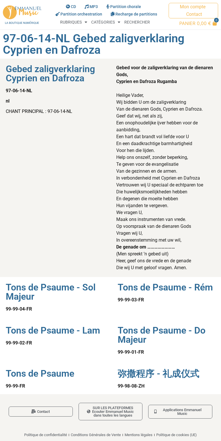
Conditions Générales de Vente (96, 435)
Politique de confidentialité (45, 435)
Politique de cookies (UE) (176, 435)
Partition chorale (125, 6)
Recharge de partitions (136, 14)
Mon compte (192, 6)
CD (73, 6)
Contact (194, 14)
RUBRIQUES (71, 22)
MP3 (93, 6)
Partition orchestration (81, 14)
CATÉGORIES (103, 22)
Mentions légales (139, 435)
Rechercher (137, 22)
